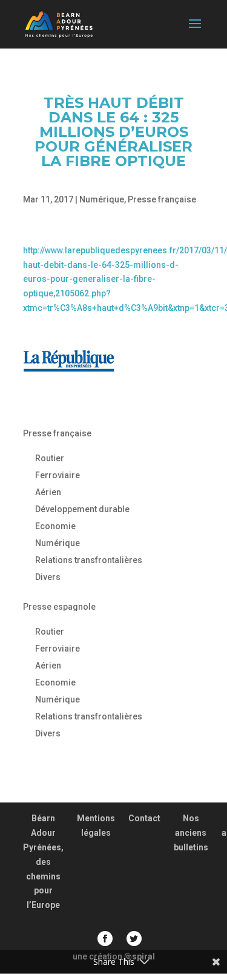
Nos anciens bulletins (191, 832)
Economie (55, 526)
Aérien (48, 492)
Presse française (162, 199)
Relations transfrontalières (88, 560)
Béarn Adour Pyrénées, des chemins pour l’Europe (43, 861)
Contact (144, 818)
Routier (49, 458)
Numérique (101, 199)
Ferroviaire (57, 475)
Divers (48, 577)
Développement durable (82, 509)
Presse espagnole (59, 606)
